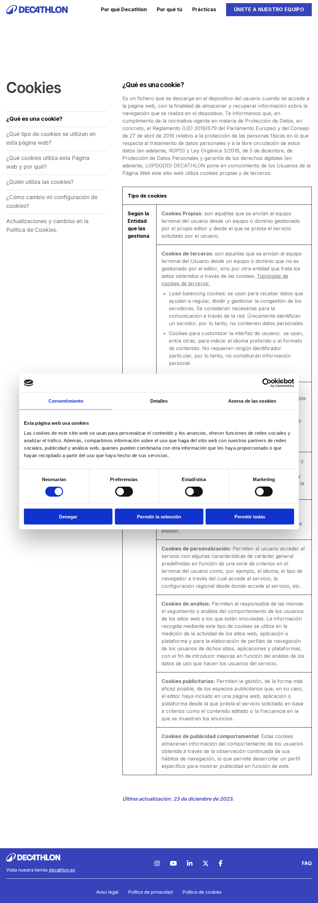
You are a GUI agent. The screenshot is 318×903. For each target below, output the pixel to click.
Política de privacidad (150, 892)
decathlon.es (62, 870)
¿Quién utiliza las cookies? (40, 182)
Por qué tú (169, 9)
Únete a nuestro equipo (269, 9)
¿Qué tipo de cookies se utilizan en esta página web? (51, 138)
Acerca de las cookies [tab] (252, 401)
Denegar (68, 516)
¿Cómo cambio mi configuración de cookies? (52, 201)
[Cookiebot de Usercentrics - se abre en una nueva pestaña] (267, 383)
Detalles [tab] (159, 401)
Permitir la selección (159, 516)
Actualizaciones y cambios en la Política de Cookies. (47, 225)
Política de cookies (202, 892)
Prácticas (204, 9)
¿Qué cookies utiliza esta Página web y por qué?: (47, 162)
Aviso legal (107, 892)
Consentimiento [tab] (65, 401)
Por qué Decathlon (124, 9)
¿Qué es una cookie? (34, 118)
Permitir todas (249, 516)
